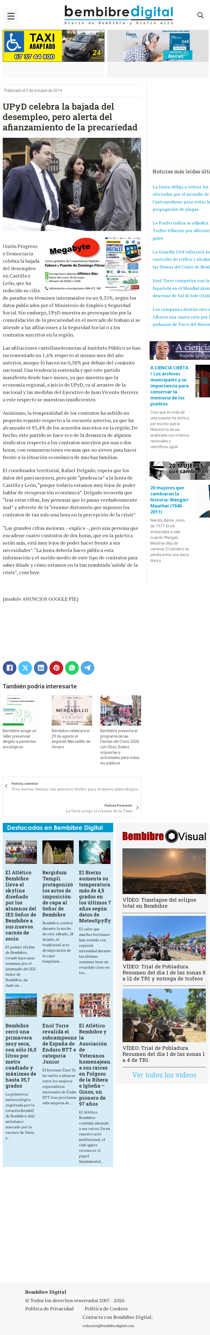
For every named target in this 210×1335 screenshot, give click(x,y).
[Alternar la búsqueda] (200, 15)
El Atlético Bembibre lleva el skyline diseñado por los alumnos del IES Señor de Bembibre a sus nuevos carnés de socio (20, 905)
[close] (11, 16)
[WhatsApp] (72, 668)
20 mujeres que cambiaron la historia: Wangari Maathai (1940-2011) (169, 500)
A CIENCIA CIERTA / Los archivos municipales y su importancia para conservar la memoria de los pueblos (169, 386)
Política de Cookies (106, 1308)
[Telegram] (87, 668)
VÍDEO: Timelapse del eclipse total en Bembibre (159, 902)
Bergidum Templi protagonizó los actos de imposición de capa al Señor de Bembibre (57, 893)
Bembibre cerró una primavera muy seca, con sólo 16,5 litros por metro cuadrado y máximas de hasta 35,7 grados (20, 1055)
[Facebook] (9, 668)
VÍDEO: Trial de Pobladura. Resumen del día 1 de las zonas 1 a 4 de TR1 (163, 1053)
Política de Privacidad (49, 1308)
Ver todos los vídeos (164, 1074)
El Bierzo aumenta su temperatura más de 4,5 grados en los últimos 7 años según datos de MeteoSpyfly (95, 896)
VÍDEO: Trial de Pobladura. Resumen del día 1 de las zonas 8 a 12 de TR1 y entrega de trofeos (164, 972)
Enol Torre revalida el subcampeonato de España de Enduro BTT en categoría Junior (62, 1043)
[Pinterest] (56, 668)
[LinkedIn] (41, 668)
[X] (25, 668)
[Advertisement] (72, 1228)
